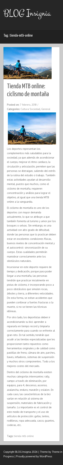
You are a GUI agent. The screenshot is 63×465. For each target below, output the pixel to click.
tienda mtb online (24, 436)
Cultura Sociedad (30, 109)
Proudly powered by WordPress (34, 456)
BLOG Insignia (27, 13)
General (45, 109)
